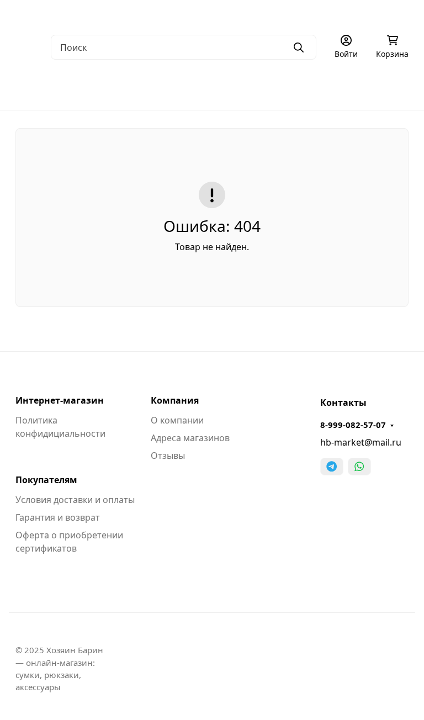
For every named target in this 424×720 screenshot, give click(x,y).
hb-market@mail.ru (360, 442)
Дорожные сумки (226, 88)
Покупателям (46, 479)
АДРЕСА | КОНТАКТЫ (115, 14)
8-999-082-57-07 (353, 424)
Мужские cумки (46, 88)
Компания (175, 400)
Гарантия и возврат (57, 517)
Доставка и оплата (251, 14)
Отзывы (168, 455)
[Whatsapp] (359, 466)
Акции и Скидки (330, 14)
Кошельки (367, 88)
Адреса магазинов (190, 438)
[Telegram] (331, 466)
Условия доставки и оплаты (75, 500)
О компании (38, 14)
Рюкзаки (303, 88)
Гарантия (185, 14)
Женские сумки (135, 88)
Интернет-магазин (59, 400)
